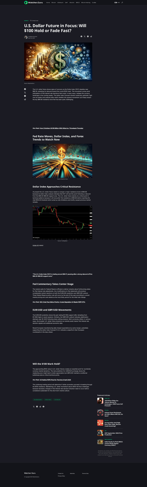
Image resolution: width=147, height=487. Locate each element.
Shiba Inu (107, 398)
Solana (107, 410)
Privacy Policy (61, 476)
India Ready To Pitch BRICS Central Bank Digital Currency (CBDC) (114, 443)
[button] (117, 2)
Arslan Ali (36, 245)
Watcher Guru (29, 473)
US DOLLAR (57, 399)
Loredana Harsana (32, 36)
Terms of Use (85, 473)
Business (110, 439)
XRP (105, 430)
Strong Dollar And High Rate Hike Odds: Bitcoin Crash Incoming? (113, 424)
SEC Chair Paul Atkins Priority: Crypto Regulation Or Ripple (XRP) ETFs (62, 302)
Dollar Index (48, 399)
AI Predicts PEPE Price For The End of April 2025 (55, 380)
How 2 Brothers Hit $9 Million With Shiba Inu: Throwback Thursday (61, 128)
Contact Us (60, 473)
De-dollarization (38, 399)
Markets (26, 20)
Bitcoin (107, 420)
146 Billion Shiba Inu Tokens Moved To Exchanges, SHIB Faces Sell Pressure (114, 403)
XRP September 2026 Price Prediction (113, 434)
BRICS (106, 439)
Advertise (72, 473)
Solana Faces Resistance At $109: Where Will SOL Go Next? (114, 414)
